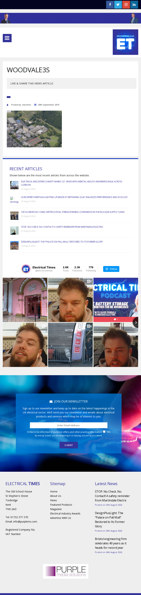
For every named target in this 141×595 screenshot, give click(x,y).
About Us (55, 496)
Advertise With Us (60, 518)
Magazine (56, 509)
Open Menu (7, 38)
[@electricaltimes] (26, 269)
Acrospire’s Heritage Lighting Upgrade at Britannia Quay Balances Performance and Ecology (74, 197)
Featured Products (61, 504)
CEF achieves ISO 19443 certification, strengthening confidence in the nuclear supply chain (72, 212)
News (53, 500)
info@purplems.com (25, 521)
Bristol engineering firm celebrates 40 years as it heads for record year (111, 543)
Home (53, 491)
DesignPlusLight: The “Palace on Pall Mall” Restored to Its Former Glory (62, 241)
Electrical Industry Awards (65, 513)
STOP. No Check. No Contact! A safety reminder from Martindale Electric (62, 226)
